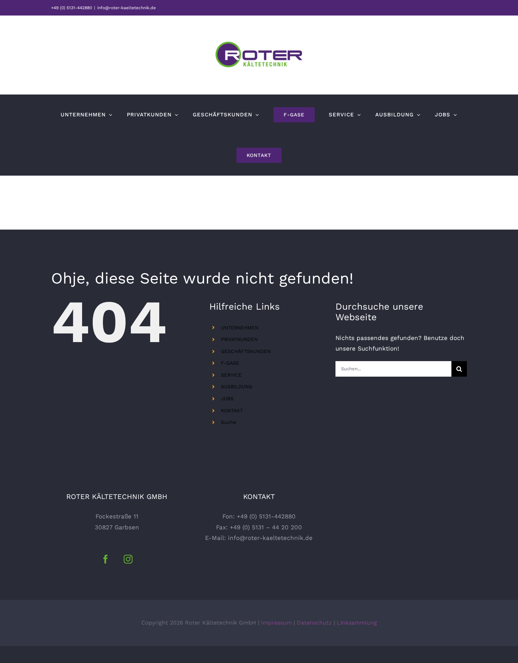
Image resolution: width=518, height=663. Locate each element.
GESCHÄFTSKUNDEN (246, 351)
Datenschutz (314, 622)
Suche (228, 422)
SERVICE (231, 375)
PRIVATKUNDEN (239, 339)
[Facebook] (106, 559)
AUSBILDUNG (236, 386)
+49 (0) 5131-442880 (71, 7)
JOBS (227, 398)
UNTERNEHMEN (239, 327)
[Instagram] (128, 559)
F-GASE (230, 363)
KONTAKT (232, 410)
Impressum (276, 622)
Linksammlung (357, 622)
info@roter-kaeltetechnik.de (126, 7)
